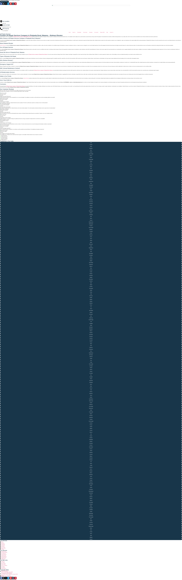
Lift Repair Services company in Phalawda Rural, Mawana (22, 36)
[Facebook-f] (1, 4)
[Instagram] (3, 4)
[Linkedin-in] (8, 4)
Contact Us (111, 32)
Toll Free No (5, 28)
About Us (74, 32)
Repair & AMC (102, 32)
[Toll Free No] (1, 29)
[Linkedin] (8, 578)
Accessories (96, 32)
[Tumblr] (13, 4)
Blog (107, 32)
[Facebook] (1, 578)
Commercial (85, 32)
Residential (79, 32)
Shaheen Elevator (2, 45)
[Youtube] (10, 4)
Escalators (90, 32)
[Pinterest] (15, 4)
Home (70, 32)
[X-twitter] (6, 4)
